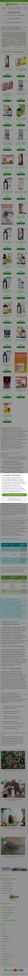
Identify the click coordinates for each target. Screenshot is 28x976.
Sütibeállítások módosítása (14, 499)
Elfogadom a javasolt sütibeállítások (14, 494)
